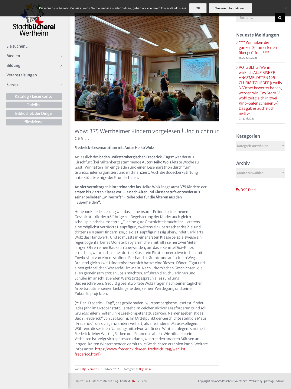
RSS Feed (248, 190)
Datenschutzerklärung (104, 381)
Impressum (82, 381)
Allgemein (144, 369)
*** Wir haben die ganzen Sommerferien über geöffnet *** (258, 47)
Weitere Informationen (230, 8)
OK (198, 8)
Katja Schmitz (88, 369)
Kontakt (125, 381)
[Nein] (286, 8)
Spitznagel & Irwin (274, 381)
